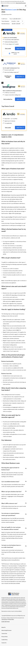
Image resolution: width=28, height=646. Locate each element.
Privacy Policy (5, 636)
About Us (3, 627)
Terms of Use (4, 633)
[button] (21, 3)
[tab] (20, 48)
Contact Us (4, 642)
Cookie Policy (5, 639)
